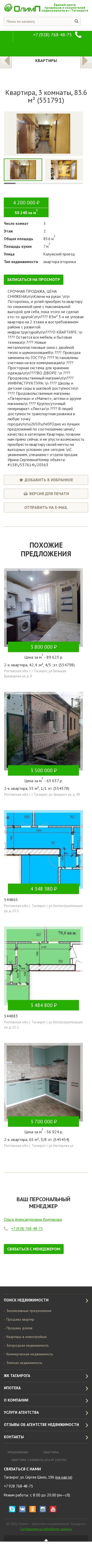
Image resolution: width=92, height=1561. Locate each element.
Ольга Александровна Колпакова (33, 1219)
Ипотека (12, 1387)
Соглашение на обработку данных (46, 1529)
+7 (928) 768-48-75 (52, 35)
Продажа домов (19, 1328)
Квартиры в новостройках (26, 1336)
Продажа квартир (20, 1319)
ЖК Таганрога (17, 1375)
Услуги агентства (21, 1412)
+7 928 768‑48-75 (18, 1486)
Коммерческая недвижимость (29, 1354)
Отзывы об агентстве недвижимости (41, 1424)
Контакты (14, 1436)
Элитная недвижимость (24, 1362)
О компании (16, 1400)
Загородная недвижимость (27, 1345)
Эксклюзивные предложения (28, 1310)
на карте (63, 1477)
